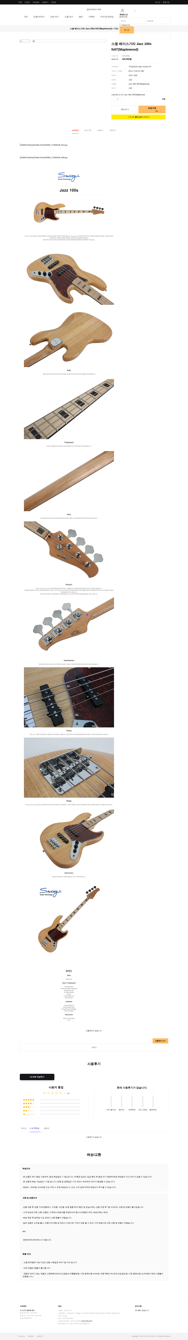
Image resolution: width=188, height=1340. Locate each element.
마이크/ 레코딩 (107, 17)
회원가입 (166, 2)
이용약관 (40, 1336)
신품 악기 (69, 17)
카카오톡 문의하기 (139, 117)
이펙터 (92, 17)
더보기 (94, 1047)
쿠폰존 (53, 2)
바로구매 (153, 109)
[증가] (122, 99)
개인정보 (31, 1336)
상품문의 (112, 130)
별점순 (46, 1128)
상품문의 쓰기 (160, 1041)
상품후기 (100, 130)
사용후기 (45, 2)
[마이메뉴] (122, 10)
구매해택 (114, 67)
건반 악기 (54, 17)
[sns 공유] (164, 39)
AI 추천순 (35, 1128)
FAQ (20, 2)
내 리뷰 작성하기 (37, 1077)
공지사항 (138, 1306)
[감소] (113, 99)
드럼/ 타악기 (39, 17)
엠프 (81, 17)
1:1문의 (27, 2)
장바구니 (125, 109)
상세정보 (75, 130)
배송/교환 (87, 130)
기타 (26, 17)
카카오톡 (27, 1310)
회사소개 (22, 1336)
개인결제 (36, 2)
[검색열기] (129, 10)
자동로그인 (126, 25)
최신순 (23, 1128)
